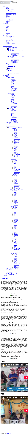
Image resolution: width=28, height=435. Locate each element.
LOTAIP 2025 (11, 93)
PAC (7, 67)
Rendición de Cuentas (7, 46)
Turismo (5, 35)
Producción (5, 23)
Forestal (7, 28)
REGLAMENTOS (10, 274)
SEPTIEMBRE (14, 88)
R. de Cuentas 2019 (15, 62)
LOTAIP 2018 (14, 238)
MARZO (13, 81)
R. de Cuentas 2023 (15, 55)
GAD (4, 6)
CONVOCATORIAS (10, 271)
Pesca (7, 29)
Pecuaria (7, 27)
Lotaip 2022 (13, 159)
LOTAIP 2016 (14, 207)
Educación (8, 16)
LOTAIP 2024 (11, 108)
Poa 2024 (10, 70)
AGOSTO (13, 87)
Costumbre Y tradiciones (11, 13)
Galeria (7, 44)
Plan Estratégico (11, 66)
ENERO (13, 79)
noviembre (16, 218)
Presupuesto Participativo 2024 (14, 73)
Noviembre (16, 202)
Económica (8, 24)
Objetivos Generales (10, 9)
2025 (9, 124)
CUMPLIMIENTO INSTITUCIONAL (14, 122)
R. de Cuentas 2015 (15, 57)
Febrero (15, 193)
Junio (15, 197)
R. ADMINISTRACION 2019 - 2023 (16, 50)
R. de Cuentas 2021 (15, 53)
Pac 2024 (10, 68)
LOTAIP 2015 (14, 190)
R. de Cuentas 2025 (12, 48)
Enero (15, 192)
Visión (7, 7)
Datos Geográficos (9, 20)
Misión (7, 8)
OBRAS (7, 74)
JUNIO (12, 84)
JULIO (12, 86)
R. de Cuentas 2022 (15, 54)
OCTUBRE (13, 89)
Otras (7, 34)
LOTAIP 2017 (14, 222)
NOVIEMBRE (14, 90)
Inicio (4, 4)
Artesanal (8, 31)
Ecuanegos (8, 433)
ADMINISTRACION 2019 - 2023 (15, 127)
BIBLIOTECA (9, 269)
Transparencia (6, 75)
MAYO (12, 83)
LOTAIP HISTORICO (10, 126)
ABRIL (12, 82)
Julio (14, 199)
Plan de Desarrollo (12, 64)
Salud (7, 15)
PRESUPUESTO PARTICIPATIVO (13, 71)
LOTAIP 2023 (14, 174)
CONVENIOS (9, 272)
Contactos (5, 275)
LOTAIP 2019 (14, 253)
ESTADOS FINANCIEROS (12, 273)
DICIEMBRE (14, 92)
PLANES (8, 63)
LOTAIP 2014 (14, 206)
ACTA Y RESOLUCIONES (12, 268)
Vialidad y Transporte (10, 18)
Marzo (15, 194)
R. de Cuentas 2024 (12, 49)
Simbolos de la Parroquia (11, 14)
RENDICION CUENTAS (11, 47)
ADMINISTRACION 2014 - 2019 (15, 189)
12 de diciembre (6, 10)
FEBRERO (13, 80)
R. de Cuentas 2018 (15, 61)
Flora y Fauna (8, 21)
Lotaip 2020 (13, 128)
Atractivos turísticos (10, 36)
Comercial (8, 33)
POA (7, 69)
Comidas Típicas (9, 37)
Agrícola (7, 26)
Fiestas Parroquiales (10, 39)
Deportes (7, 42)
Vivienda (7, 17)
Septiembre (16, 203)
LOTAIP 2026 (11, 77)
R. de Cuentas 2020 (15, 51)
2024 (9, 123)
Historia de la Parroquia (10, 11)
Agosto (15, 201)
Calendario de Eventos (10, 43)
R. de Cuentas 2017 (15, 60)
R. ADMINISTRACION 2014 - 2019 (16, 56)
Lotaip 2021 (13, 143)
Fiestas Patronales (9, 40)
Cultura (7, 41)
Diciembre (16, 205)
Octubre (15, 200)
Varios (7, 22)
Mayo (15, 196)
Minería (7, 30)
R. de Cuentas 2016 (15, 59)
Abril (15, 195)
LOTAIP (7, 76)
